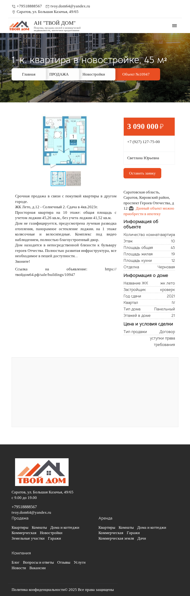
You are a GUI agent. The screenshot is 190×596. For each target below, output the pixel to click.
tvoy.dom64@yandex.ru (67, 6)
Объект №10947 (136, 74)
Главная (28, 74)
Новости (19, 568)
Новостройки (93, 74)
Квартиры (20, 527)
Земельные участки (28, 538)
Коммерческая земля (116, 538)
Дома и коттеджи (64, 527)
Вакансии (37, 568)
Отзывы (63, 562)
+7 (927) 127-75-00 (143, 142)
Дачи (141, 538)
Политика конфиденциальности (38, 589)
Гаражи (54, 538)
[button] (112, 118)
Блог (15, 562)
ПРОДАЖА (59, 74)
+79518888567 (27, 6)
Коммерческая (24, 533)
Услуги (80, 562)
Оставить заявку (142, 173)
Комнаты (39, 527)
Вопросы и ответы (38, 562)
